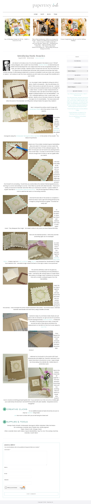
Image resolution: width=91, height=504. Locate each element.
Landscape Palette (35, 109)
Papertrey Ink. (50, 502)
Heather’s (30, 413)
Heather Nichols (43, 65)
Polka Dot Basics (47, 319)
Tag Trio (33, 261)
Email (5, 473)
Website (6, 479)
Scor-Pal (43, 327)
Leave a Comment (39, 58)
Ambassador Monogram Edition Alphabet (28, 136)
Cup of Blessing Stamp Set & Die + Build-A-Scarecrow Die (17, 39)
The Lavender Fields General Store (25, 189)
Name (5, 467)
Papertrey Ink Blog (45, 5)
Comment (7, 449)
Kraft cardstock (23, 261)
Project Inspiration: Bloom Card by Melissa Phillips (73, 39)
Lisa (15, 415)
